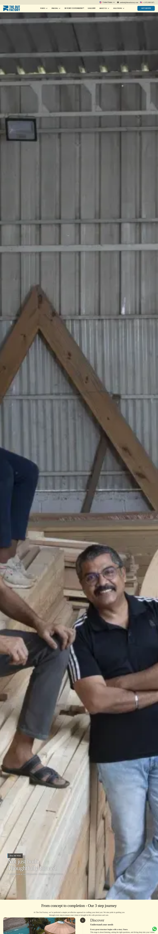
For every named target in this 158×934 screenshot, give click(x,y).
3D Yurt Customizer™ (74, 8)
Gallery (92, 8)
